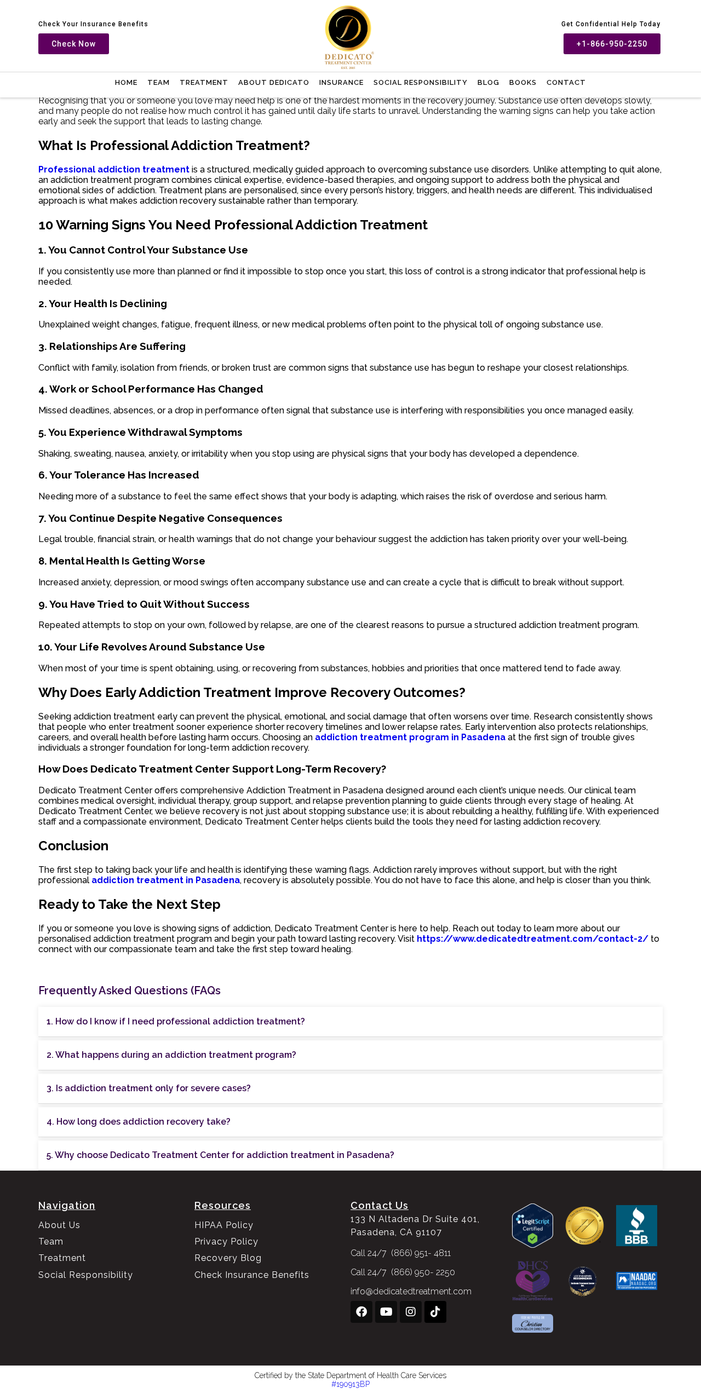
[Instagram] (411, 1312)
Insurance (341, 82)
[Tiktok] (435, 1312)
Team (158, 82)
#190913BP (350, 1384)
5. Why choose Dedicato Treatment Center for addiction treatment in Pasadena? (220, 1155)
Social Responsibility (421, 82)
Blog (488, 82)
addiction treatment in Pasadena (165, 880)
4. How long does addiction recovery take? (139, 1121)
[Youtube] (386, 1312)
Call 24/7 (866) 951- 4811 (400, 1253)
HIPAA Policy (224, 1225)
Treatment (204, 82)
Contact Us (379, 1205)
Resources (222, 1205)
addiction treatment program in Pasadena (410, 737)
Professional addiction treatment (113, 169)
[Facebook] (361, 1312)
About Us (59, 1225)
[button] (350, 1022)
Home (126, 82)
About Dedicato (273, 82)
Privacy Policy (226, 1241)
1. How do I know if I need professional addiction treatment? (176, 1021)
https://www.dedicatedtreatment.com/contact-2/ (531, 939)
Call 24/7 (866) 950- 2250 (402, 1272)
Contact (566, 82)
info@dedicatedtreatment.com (411, 1291)
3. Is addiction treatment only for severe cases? (149, 1088)
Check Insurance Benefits (251, 1275)
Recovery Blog (228, 1258)
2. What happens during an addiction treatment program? (171, 1055)
